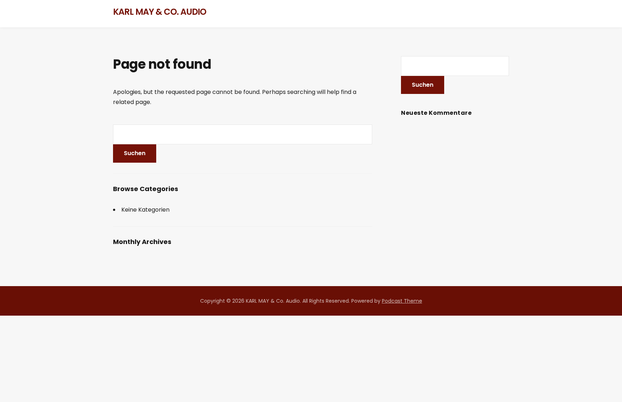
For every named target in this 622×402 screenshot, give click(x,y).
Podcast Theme (402, 300)
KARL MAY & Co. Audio (159, 12)
